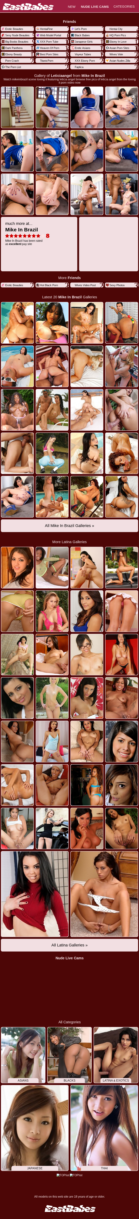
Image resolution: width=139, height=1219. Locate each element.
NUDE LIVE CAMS (95, 7)
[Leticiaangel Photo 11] (121, 194)
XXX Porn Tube (49, 41)
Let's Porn (81, 28)
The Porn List (13, 67)
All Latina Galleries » (69, 945)
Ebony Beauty (13, 54)
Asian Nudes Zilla (119, 60)
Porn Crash (12, 60)
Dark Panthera (13, 48)
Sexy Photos (117, 285)
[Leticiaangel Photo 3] (121, 107)
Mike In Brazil (93, 76)
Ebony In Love (118, 41)
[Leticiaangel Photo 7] (121, 151)
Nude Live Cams (70, 958)
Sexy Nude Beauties (17, 35)
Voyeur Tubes (83, 54)
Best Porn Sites (49, 54)
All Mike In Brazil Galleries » (69, 525)
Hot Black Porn (49, 285)
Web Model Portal (50, 35)
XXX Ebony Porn (85, 60)
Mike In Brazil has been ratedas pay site (24, 233)
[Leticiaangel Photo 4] (17, 151)
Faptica (79, 67)
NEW (71, 7)
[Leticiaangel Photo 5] (52, 151)
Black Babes (82, 35)
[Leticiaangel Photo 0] (17, 107)
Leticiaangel (61, 76)
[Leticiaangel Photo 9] (52, 194)
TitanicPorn (46, 60)
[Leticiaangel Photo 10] (86, 194)
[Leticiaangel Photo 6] (86, 151)
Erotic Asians (82, 48)
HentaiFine (46, 28)
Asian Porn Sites (119, 48)
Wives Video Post (85, 285)
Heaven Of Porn (49, 48)
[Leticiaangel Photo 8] (17, 194)
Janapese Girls (84, 41)
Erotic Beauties (14, 28)
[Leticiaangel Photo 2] (86, 107)
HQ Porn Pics (117, 35)
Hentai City (116, 28)
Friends (69, 22)
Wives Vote (116, 54)
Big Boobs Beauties (16, 41)
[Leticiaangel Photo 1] (52, 107)
